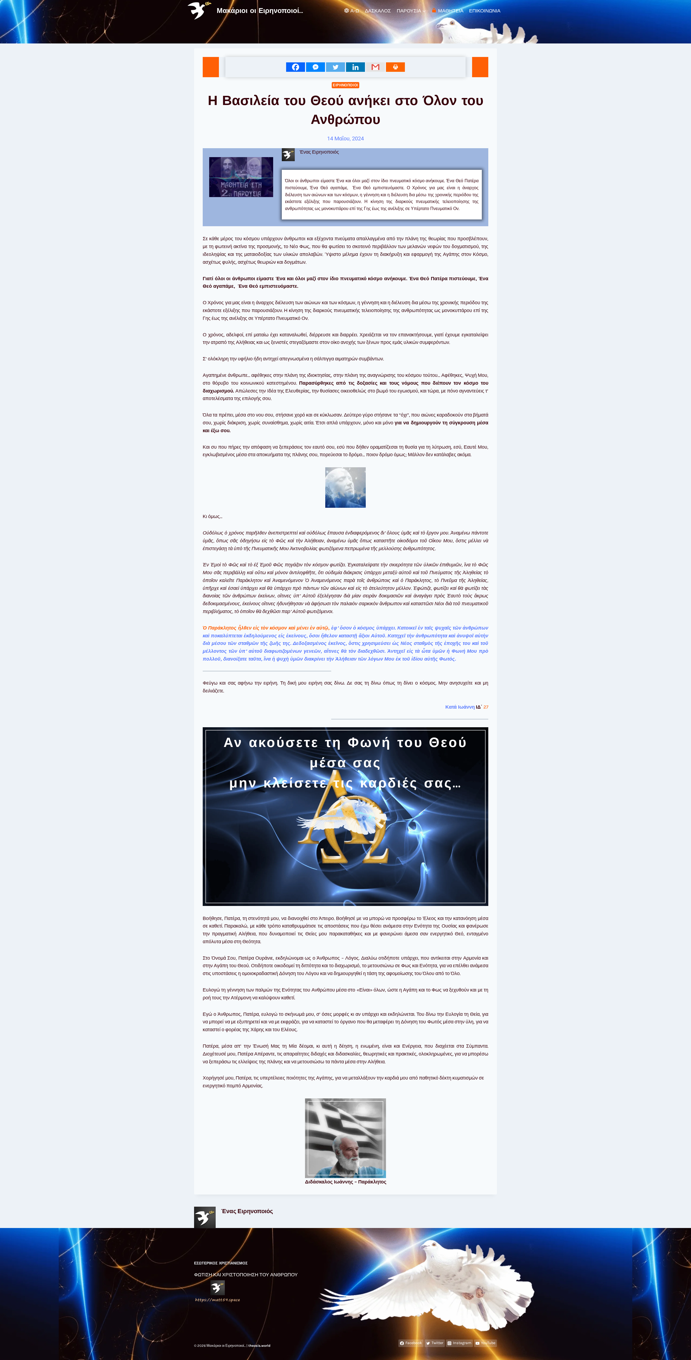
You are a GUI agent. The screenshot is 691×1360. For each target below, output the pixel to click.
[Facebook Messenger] (315, 67)
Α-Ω (354, 11)
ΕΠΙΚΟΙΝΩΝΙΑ (484, 11)
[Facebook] (295, 67)
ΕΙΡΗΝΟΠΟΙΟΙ (345, 85)
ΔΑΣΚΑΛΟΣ (378, 11)
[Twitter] (335, 67)
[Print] (395, 67)
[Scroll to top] (678, 1350)
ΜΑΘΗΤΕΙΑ (450, 11)
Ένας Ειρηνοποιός (247, 1211)
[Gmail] (375, 67)
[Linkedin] (355, 67)
